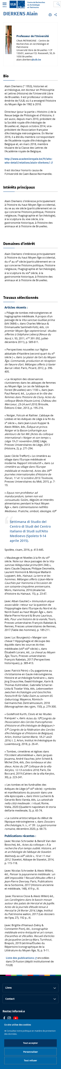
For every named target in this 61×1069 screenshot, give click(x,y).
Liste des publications (20, 958)
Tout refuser (30, 1060)
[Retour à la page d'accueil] (27, 4)
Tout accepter (30, 1043)
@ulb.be (36, 59)
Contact (9, 999)
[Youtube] (15, 1018)
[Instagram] (9, 1019)
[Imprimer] (50, 14)
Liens (8, 987)
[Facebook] (4, 1018)
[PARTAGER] (55, 14)
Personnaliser (30, 1051)
